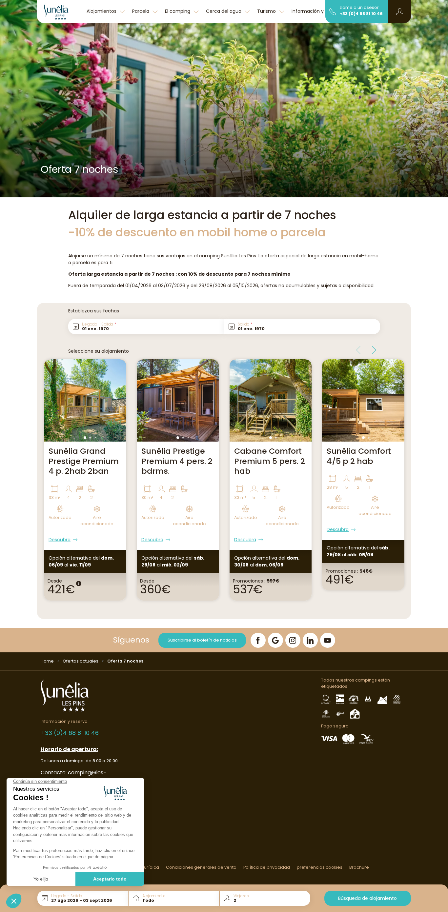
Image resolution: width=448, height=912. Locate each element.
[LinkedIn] (310, 640)
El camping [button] (178, 11)
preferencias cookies (319, 867)
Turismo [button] (267, 11)
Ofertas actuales (80, 661)
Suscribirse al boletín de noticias (202, 640)
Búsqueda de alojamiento (367, 898)
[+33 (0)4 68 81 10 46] (332, 11)
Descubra (60, 539)
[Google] (275, 640)
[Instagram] (292, 640)
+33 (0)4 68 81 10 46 (361, 13)
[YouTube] (327, 640)
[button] (399, 11)
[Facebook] (258, 640)
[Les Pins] (60, 11)
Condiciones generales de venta (201, 867)
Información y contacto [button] (320, 11)
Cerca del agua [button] (224, 11)
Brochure (359, 867)
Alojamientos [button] (102, 11)
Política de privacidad (266, 867)
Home (47, 661)
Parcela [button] (141, 11)
